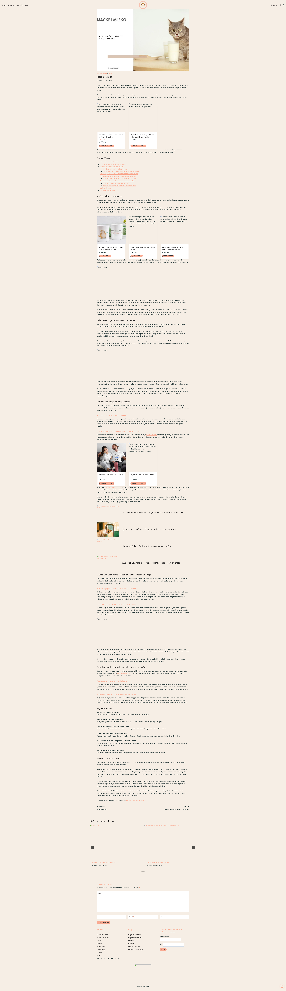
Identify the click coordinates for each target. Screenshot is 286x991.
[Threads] (108, 958)
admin (100, 80)
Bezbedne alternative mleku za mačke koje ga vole (119, 178)
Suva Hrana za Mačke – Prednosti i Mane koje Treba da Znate (150, 563)
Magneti (131, 943)
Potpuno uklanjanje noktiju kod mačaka (176, 808)
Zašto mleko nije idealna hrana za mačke (113, 164)
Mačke (110, 73)
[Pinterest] (118, 958)
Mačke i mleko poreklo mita (109, 162)
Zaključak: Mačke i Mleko (108, 190)
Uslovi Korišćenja (102, 935)
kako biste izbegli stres (124, 673)
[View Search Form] (280, 5)
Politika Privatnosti (103, 938)
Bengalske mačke (102, 808)
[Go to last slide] (92, 847)
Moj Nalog (274, 5)
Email (131, 917)
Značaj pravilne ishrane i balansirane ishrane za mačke (121, 171)
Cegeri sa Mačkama (135, 938)
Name (99, 917)
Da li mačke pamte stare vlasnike (158, 862)
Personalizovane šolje (135, 949)
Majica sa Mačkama (135, 935)
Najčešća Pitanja (105, 188)
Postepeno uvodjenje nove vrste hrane (115, 183)
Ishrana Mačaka (102, 73)
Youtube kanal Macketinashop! (136, 800)
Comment (101, 893)
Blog (26, 5)
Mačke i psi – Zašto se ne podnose (103, 862)
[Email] (115, 958)
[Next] (193, 847)
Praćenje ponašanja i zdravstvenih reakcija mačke (119, 185)
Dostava (99, 943)
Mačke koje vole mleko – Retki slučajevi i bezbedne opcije (119, 174)
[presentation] (116, 842)
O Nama (11, 5)
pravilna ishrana (151, 435)
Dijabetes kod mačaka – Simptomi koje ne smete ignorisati (148, 529)
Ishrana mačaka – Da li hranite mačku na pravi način (146, 546)
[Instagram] (101, 958)
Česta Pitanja (101, 949)
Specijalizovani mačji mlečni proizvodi (115, 169)
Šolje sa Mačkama (134, 946)
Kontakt (99, 952)
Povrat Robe (101, 946)
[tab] (141, 871)
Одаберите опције (106, 145)
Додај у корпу (104, 256)
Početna (3, 5)
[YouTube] (111, 958)
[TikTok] (105, 958)
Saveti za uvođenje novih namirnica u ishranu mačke (117, 181)
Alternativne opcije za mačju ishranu (111, 166)
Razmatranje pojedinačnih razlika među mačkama (119, 176)
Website (163, 917)
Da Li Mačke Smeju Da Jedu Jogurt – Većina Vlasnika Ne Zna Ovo (152, 512)
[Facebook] (98, 958)
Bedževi (131, 941)
